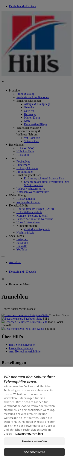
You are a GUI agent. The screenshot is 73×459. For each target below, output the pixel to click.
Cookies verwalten (34, 441)
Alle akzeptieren (34, 452)
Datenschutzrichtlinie (29, 433)
